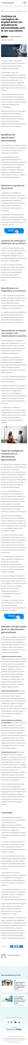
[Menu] (24, 2)
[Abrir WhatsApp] (24, 1041)
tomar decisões (7, 711)
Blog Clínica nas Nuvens (8, 11)
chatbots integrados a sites (16, 863)
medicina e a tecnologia (13, 906)
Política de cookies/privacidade (14, 1036)
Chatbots (4, 656)
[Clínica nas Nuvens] (7, 2)
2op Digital (18, 1042)
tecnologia (4, 792)
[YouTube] (15, 1022)
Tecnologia (19, 11)
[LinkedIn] (19, 1022)
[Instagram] (11, 1022)
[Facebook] (8, 1022)
